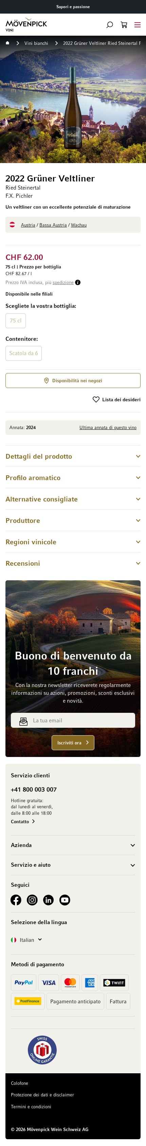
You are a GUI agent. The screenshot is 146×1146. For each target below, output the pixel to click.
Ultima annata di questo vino (107, 427)
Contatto (20, 821)
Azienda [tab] (21, 845)
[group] (73, 332)
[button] (110, 25)
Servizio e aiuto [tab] (31, 864)
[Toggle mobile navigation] (137, 25)
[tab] (73, 455)
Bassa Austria (53, 225)
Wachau (79, 225)
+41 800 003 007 (34, 789)
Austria (28, 225)
